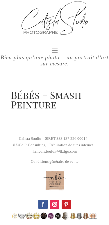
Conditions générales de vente (54, 161)
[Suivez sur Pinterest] (66, 204)
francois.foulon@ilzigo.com (55, 151)
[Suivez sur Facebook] (43, 204)
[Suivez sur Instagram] (54, 204)
